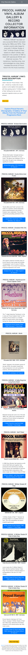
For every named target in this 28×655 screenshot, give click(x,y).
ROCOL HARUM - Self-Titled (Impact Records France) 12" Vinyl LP (14, 476)
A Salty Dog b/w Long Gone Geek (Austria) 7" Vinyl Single (14, 424)
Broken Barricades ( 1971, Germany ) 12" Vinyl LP (14, 166)
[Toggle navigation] (22, 2)
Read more (5, 101)
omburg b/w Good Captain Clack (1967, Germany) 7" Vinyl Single (14, 325)
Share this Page (14, 641)
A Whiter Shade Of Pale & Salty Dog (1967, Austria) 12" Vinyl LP (14, 578)
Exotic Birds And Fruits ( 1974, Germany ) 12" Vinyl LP (14, 219)
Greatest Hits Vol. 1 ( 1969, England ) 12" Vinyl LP (14, 271)
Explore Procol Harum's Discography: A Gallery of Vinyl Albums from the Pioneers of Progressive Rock (14, 112)
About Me (3, 645)
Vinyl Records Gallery (8, 2)
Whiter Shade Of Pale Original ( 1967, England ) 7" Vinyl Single (14, 526)
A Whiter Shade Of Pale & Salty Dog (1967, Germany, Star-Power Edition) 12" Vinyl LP (14, 631)
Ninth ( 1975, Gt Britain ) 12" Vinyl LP (13, 373)
